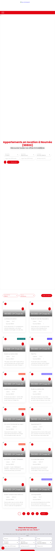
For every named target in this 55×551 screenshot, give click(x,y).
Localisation (39, 154)
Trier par (22, 294)
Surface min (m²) (41, 158)
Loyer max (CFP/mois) (27, 158)
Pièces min (40, 546)
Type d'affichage (7, 294)
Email (38, 538)
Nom (22, 538)
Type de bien (23, 154)
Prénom (6, 538)
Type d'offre (7, 154)
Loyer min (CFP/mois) (10, 158)
